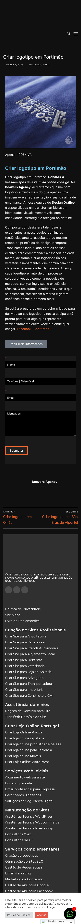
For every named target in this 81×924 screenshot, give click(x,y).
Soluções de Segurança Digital (29, 801)
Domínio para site (18, 783)
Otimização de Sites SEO (24, 861)
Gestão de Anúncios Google (27, 885)
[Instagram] (16, 589)
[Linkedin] (24, 589)
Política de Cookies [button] (18, 914)
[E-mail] (10, 495)
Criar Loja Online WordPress (27, 762)
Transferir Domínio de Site (25, 717)
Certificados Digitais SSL (23, 795)
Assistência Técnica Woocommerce (32, 822)
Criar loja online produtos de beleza (33, 744)
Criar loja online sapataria (24, 738)
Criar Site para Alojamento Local (30, 654)
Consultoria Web (18, 834)
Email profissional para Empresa (30, 789)
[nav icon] (76, 33)
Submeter (16, 450)
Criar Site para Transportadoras (29, 684)
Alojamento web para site (25, 777)
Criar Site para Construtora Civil (29, 695)
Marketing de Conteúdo (24, 879)
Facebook (24, 329)
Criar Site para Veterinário (25, 666)
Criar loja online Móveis (23, 756)
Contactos (41, 329)
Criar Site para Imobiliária (24, 690)
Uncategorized (38, 64)
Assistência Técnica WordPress (28, 816)
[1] (70, 916)
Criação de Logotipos (21, 855)
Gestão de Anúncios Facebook (29, 891)
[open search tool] (68, 33)
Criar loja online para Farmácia (28, 750)
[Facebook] (8, 589)
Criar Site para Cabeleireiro (25, 642)
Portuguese (55, 921)
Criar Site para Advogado (24, 678)
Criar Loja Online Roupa (23, 732)
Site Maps (12, 615)
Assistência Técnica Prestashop (29, 828)
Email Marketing (18, 873)
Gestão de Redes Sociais (23, 867)
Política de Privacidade (23, 609)
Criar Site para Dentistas (23, 660)
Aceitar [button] (41, 914)
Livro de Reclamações (22, 621)
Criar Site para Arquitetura (25, 636)
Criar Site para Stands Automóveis (31, 648)
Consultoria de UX (19, 840)
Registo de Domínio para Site (27, 711)
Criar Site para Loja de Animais (28, 672)
